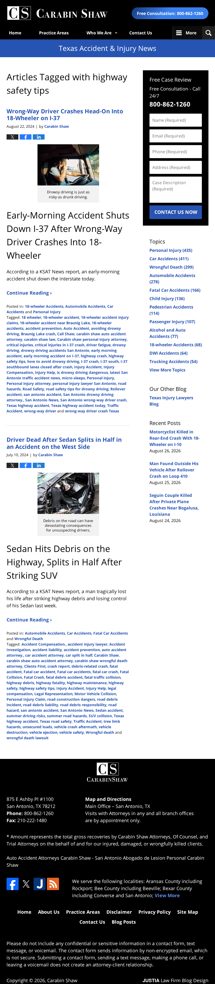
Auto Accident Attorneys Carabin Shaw (49, 858)
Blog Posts (124, 922)
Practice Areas (54, 33)
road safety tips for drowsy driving (77, 388)
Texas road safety (56, 721)
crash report (58, 666)
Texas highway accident (28, 405)
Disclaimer (119, 912)
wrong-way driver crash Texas (92, 410)
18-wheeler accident (61, 317)
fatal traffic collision (102, 677)
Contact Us (140, 33)
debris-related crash (90, 666)
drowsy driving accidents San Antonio (55, 350)
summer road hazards (67, 715)
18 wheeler (31, 317)
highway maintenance (87, 682)
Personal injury (100, 377)
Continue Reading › (29, 293)
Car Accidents (79, 633)
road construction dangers (71, 699)
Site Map (187, 912)
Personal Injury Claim (26, 699)
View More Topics (167, 370)
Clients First (35, 666)
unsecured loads (37, 726)
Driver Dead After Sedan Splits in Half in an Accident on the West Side (64, 442)
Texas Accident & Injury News (57, 13)
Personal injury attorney (29, 383)
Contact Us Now (175, 212)
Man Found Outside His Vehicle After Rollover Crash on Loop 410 (173, 470)
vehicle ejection (43, 732)
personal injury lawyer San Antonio (84, 383)
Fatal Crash (34, 677)
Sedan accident (109, 710)
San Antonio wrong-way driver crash (93, 399)
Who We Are (99, 33)
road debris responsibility (83, 704)
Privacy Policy (154, 912)
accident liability (47, 649)
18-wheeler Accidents (44, 306)
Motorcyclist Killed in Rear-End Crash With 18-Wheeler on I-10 (174, 438)
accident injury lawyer (88, 644)
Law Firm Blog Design (175, 980)
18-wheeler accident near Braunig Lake (55, 322)
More (191, 33)
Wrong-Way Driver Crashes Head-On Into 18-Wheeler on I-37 (65, 114)
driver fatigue (98, 344)
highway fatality (50, 682)
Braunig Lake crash (38, 333)
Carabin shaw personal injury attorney (92, 339)
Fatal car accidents (74, 671)
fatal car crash (105, 671)
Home (15, 33)
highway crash (94, 355)
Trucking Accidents (173, 361)
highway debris (20, 682)
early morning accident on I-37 (51, 355)
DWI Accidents (168, 353)
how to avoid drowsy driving (53, 361)
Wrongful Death (28, 638)
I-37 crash (90, 361)
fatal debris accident (64, 677)
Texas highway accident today (78, 405)
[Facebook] (13, 884)
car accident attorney (44, 655)
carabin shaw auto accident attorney (40, 660)
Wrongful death (100, 732)
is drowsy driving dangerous (82, 372)
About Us (49, 912)
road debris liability (40, 704)
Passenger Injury (172, 322)
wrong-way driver (40, 410)
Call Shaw (65, 333)
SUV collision (100, 715)
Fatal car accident (39, 671)
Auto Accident (76, 328)
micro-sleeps (73, 377)
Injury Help (45, 372)
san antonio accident (42, 394)
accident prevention (43, 328)
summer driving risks (26, 715)
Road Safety (33, 388)
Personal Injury (47, 311)
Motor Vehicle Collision (95, 693)
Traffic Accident (87, 721)
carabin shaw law (39, 339)
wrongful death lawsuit (28, 737)
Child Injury (167, 298)
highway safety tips (37, 688)
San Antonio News (41, 399)
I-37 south (109, 361)
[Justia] (40, 884)
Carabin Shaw (106, 655)
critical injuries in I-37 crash (59, 344)
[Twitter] (26, 884)
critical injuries (20, 344)
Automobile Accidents (85, 306)
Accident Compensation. (44, 644)
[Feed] (53, 884)
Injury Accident (88, 366)
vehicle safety (71, 732)
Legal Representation (53, 693)
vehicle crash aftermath (75, 726)
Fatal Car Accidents (110, 633)
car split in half (79, 655)
